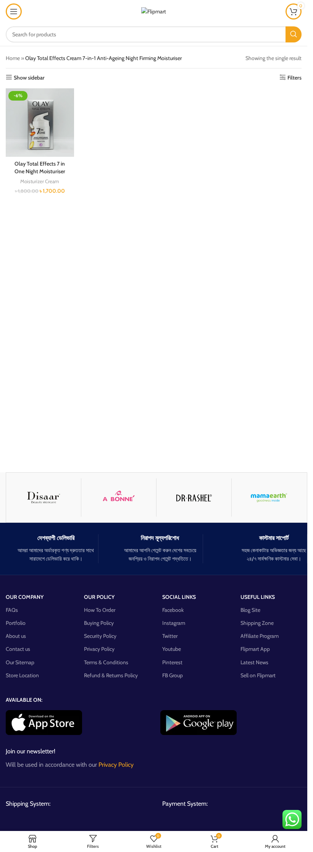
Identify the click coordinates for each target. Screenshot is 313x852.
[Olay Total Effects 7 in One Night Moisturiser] (40, 122)
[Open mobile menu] (14, 11)
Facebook (173, 609)
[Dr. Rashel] (193, 497)
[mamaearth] (269, 497)
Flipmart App (255, 649)
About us (16, 635)
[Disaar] (43, 497)
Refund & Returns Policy (111, 675)
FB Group (172, 675)
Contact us (18, 649)
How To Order (99, 609)
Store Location (22, 675)
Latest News (254, 662)
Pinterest (172, 662)
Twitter (169, 635)
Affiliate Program (259, 635)
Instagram (173, 622)
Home (13, 58)
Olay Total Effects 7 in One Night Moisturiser (40, 167)
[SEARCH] (294, 34)
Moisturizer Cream (39, 181)
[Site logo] (153, 10)
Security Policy (100, 635)
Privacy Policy (99, 649)
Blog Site (250, 609)
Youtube (171, 649)
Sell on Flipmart (258, 675)
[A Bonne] (118, 497)
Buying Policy (99, 622)
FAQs (12, 609)
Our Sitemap (20, 662)
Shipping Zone (257, 622)
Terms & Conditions (106, 662)
